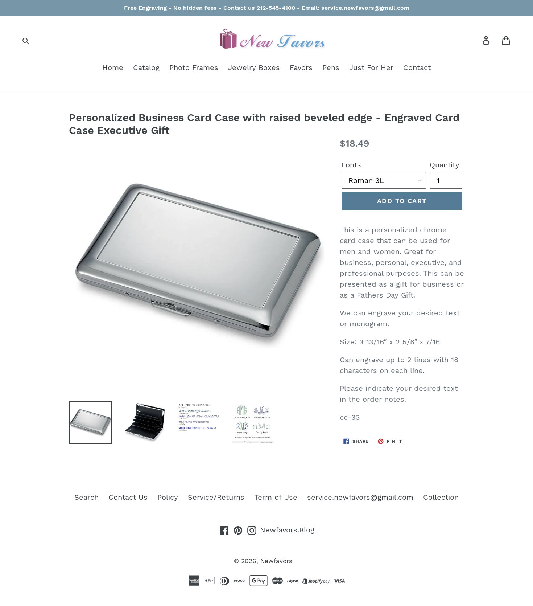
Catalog (146, 67)
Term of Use (275, 497)
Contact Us (128, 497)
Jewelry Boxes (254, 67)
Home (112, 67)
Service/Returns (216, 497)
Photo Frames (193, 67)
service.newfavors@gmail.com (360, 497)
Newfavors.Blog (287, 529)
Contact (417, 67)
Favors (301, 67)
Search (86, 497)
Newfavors (276, 561)
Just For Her (371, 67)
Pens (330, 67)
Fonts (351, 164)
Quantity (444, 164)
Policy (167, 497)
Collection (441, 497)
